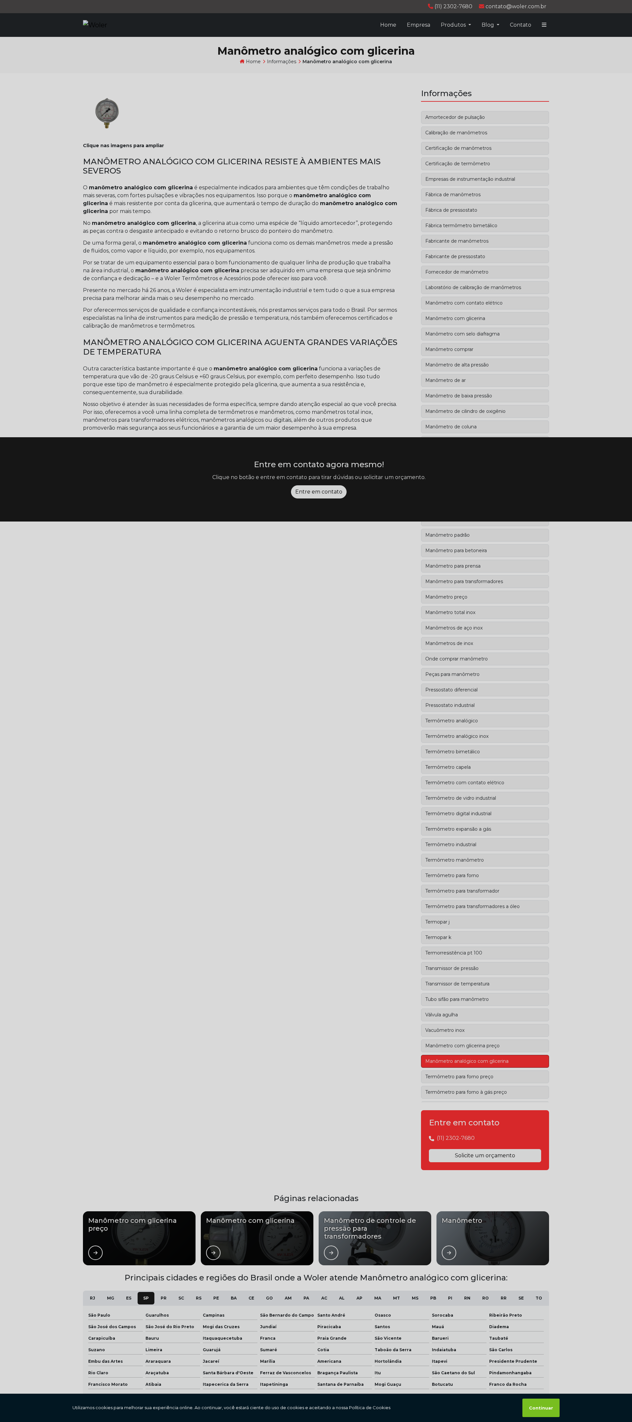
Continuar (541, 1407)
